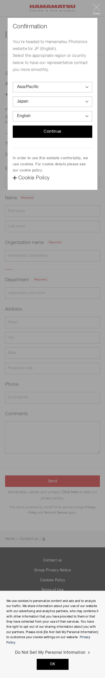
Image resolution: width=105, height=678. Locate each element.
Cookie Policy (33, 177)
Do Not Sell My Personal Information (50, 653)
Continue (52, 132)
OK (52, 664)
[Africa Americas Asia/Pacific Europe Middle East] (52, 87)
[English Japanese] (52, 116)
